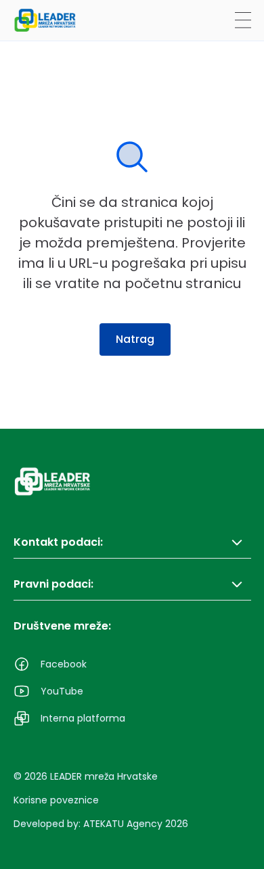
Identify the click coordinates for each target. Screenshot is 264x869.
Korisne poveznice (56, 800)
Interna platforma (83, 718)
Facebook (64, 664)
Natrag (135, 339)
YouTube (62, 691)
